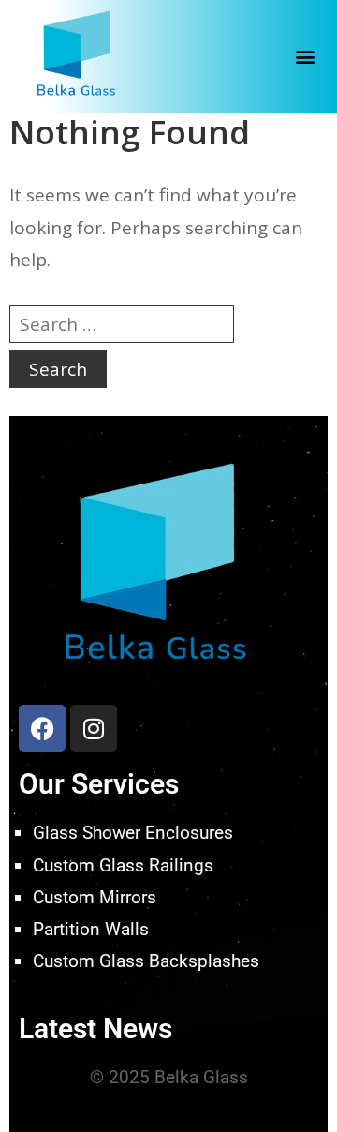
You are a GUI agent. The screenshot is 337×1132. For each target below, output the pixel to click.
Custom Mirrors (94, 897)
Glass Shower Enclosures (133, 832)
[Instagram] (93, 728)
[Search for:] (121, 324)
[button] (304, 56)
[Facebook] (42, 728)
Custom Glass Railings (123, 865)
